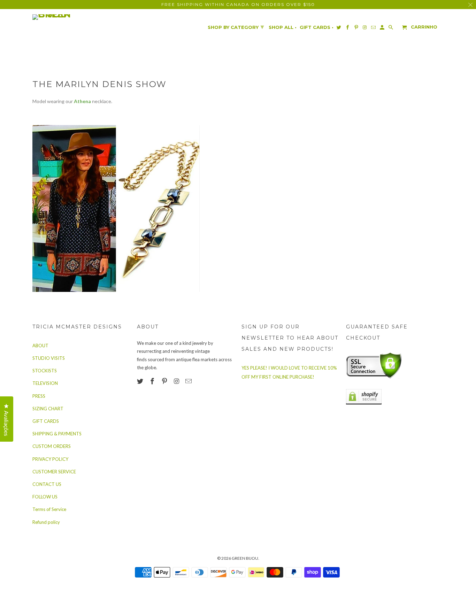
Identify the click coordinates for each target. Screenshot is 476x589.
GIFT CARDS (45, 421)
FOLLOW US (44, 496)
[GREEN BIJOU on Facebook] (153, 381)
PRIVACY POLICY (50, 459)
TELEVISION (45, 383)
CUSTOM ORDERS (51, 446)
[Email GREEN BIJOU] (189, 381)
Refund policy (46, 522)
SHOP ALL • (283, 27)
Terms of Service (49, 509)
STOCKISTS (44, 370)
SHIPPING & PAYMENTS (57, 433)
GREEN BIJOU (245, 558)
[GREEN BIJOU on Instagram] (177, 381)
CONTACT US (46, 484)
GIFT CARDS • (316, 27)
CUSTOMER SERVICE (54, 471)
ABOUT (40, 345)
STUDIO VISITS (48, 358)
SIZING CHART (47, 408)
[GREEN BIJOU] (65, 17)
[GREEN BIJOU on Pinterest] (165, 381)
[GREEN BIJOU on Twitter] (141, 381)
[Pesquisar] (391, 29)
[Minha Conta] (382, 29)
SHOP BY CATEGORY (236, 27)
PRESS (38, 396)
